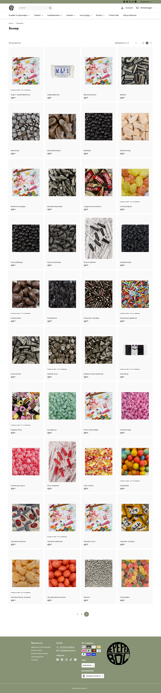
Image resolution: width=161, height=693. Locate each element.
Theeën (37, 15)
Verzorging (85, 15)
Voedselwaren (54, 15)
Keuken (70, 15)
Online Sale (114, 15)
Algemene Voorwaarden (41, 647)
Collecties (19, 23)
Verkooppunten (37, 657)
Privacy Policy (36, 650)
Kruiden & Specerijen (18, 15)
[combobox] (35, 8)
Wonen (99, 15)
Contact (34, 660)
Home (11, 23)
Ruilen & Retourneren (39, 653)
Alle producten (130, 15)
